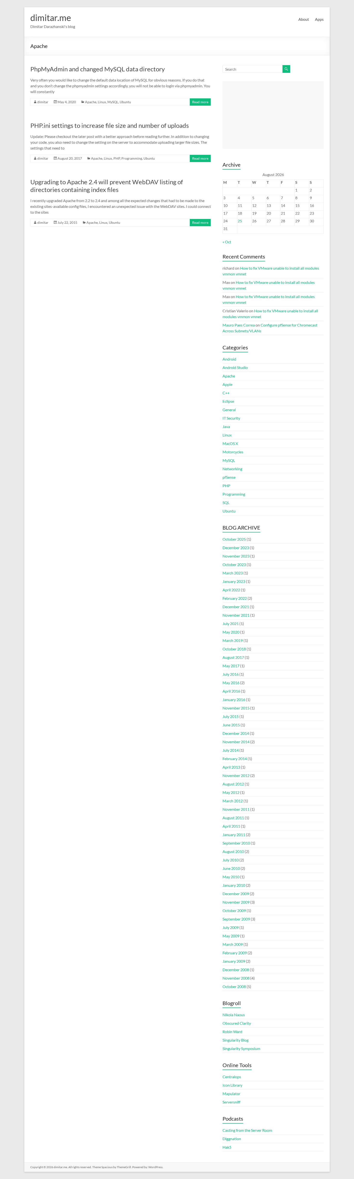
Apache (90, 102)
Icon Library (232, 1085)
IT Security (231, 418)
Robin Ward (232, 1031)
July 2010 (231, 860)
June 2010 (231, 868)
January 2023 (234, 581)
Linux (102, 102)
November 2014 (236, 741)
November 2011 (236, 809)
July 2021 (231, 623)
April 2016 (231, 691)
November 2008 (236, 978)
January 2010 (234, 885)
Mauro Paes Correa (239, 325)
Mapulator (231, 1093)
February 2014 (235, 758)
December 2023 (236, 547)
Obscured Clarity (237, 1023)
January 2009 (234, 961)
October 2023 (234, 564)
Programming (131, 158)
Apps (319, 19)
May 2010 (231, 876)
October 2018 (234, 649)
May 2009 (231, 936)
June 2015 (231, 724)
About (303, 19)
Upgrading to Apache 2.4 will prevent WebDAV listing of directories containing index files (106, 185)
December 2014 (236, 733)
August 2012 (233, 784)
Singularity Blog (236, 1040)
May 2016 (231, 682)
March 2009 (233, 944)
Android (229, 359)
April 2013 (231, 767)
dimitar (42, 102)
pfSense (229, 477)
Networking (232, 468)
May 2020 (231, 632)
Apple (227, 384)
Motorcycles (233, 452)
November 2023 (236, 556)
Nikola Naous (234, 1014)
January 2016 (234, 699)
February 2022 (235, 598)
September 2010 (236, 843)
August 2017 (233, 657)
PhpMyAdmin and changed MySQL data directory (97, 69)
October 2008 (234, 986)
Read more (200, 102)
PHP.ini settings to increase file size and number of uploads (109, 125)
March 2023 (233, 573)
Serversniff (231, 1102)
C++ (226, 392)
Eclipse (228, 401)
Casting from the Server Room (247, 1130)
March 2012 (233, 800)
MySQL (112, 102)
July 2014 (231, 750)
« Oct (227, 241)
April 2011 (231, 826)
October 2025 (234, 539)
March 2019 (233, 640)
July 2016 (231, 674)
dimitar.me (50, 17)
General (229, 409)
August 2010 (233, 851)
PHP (116, 158)
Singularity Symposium (241, 1048)
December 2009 (236, 893)
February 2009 (235, 952)
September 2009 (236, 919)
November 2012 (236, 775)
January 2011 (234, 834)
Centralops (232, 1076)
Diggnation (232, 1138)
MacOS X (230, 443)
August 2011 (233, 817)
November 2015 (236, 708)
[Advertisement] (273, 115)
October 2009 (234, 910)
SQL (226, 502)
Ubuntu (125, 102)
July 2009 (231, 927)
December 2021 (236, 606)
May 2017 (231, 665)
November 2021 (236, 615)
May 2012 (231, 792)
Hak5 (227, 1147)
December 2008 (236, 969)
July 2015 (231, 716)
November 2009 (236, 902)
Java (226, 426)
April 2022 (231, 589)
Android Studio (235, 367)
